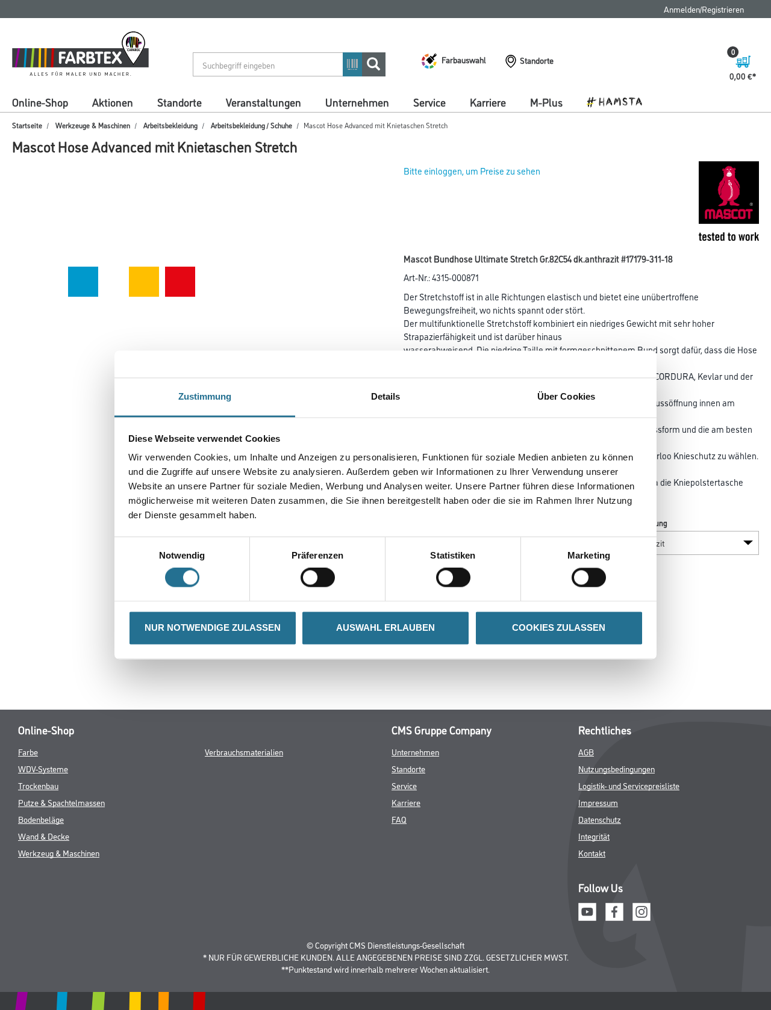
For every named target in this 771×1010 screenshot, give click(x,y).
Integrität (594, 835)
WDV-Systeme (43, 768)
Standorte (179, 101)
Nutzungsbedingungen (616, 768)
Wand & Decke (43, 835)
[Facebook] (614, 910)
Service (429, 101)
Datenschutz (599, 819)
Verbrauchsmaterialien (244, 751)
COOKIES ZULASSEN (558, 627)
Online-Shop (40, 101)
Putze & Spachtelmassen (61, 802)
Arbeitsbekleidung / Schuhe (251, 125)
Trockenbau (38, 785)
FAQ (399, 819)
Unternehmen (357, 101)
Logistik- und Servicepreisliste (628, 785)
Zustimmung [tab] (205, 396)
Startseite (27, 125)
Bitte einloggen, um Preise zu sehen (472, 170)
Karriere (488, 101)
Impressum (598, 802)
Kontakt (591, 852)
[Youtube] (587, 910)
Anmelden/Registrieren (704, 8)
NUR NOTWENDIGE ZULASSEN (213, 627)
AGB (586, 751)
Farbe (28, 751)
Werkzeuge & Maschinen (92, 125)
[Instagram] (641, 910)
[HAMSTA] (619, 101)
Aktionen (112, 101)
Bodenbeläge (41, 819)
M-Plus (546, 101)
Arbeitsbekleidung (170, 125)
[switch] (321, 577)
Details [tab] (386, 396)
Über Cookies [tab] (566, 396)
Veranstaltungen (263, 101)
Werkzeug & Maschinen (58, 852)
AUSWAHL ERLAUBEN (385, 627)
